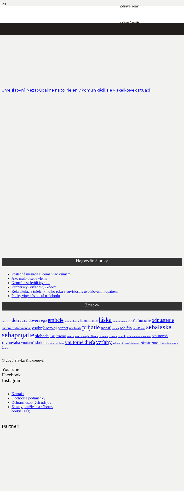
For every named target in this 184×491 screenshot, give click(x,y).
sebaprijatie (18, 335)
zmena (156, 343)
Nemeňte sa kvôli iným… (31, 283)
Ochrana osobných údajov (31, 402)
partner (63, 328)
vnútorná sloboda (34, 343)
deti (15, 320)
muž (115, 321)
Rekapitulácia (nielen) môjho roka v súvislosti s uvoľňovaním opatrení (65, 291)
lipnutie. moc (89, 321)
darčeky (6, 321)
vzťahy (104, 342)
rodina (115, 328)
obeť (131, 320)
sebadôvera (139, 328)
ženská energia (170, 343)
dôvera (34, 320)
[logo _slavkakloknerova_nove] (60, 123)
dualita (24, 321)
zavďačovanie (132, 343)
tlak (52, 336)
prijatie (91, 327)
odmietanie (143, 321)
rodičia (126, 327)
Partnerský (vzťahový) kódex (34, 287)
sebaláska (159, 327)
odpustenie (163, 320)
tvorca (70, 336)
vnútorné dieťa (80, 342)
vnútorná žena (56, 343)
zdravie (145, 343)
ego (44, 320)
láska (105, 319)
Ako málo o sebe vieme (29, 278)
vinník (122, 336)
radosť (106, 328)
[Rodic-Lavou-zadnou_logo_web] (38, 456)
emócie (55, 320)
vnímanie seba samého (138, 336)
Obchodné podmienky (28, 398)
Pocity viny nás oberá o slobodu (36, 296)
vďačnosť (118, 343)
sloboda (42, 335)
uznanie (113, 336)
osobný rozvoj (44, 327)
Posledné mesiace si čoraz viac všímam (41, 274)
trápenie (61, 336)
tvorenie (103, 336)
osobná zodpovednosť (16, 328)
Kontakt (18, 394)
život (5, 347)
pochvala (75, 328)
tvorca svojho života (86, 336)
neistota (122, 321)
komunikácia (71, 321)
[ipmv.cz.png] (38, 487)
